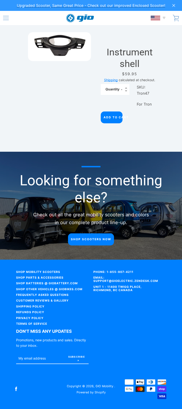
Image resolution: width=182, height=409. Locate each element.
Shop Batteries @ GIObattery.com (47, 283)
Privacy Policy (30, 318)
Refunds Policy (30, 312)
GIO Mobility (105, 386)
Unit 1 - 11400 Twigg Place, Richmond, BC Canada (117, 288)
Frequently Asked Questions (42, 295)
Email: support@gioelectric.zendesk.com (125, 279)
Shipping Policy (30, 306)
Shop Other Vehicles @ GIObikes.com (49, 289)
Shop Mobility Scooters (38, 272)
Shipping (111, 80)
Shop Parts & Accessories (40, 277)
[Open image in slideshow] (59, 46)
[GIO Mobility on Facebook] (16, 389)
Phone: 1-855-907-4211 (113, 272)
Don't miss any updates (44, 331)
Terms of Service (31, 323)
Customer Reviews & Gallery (42, 300)
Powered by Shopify (91, 392)
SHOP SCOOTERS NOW (91, 239)
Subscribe (76, 356)
